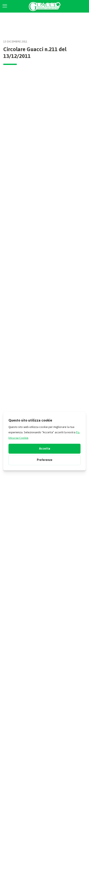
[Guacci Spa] (44, 6)
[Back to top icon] (79, 873)
